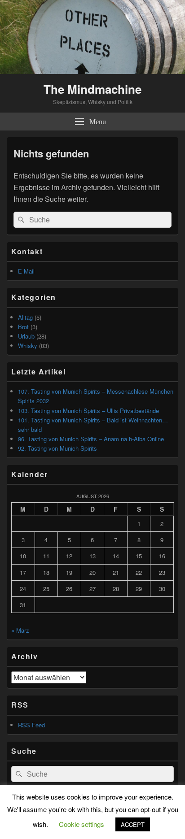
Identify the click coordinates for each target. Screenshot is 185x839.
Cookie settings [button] (81, 824)
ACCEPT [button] (133, 824)
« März (20, 630)
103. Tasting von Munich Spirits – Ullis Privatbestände (88, 410)
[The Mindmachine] (92, 71)
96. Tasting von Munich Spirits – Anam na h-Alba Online (91, 439)
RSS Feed (31, 725)
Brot (23, 326)
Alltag (25, 317)
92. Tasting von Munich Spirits (57, 448)
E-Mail (26, 271)
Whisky (27, 345)
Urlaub (26, 336)
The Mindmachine (92, 89)
